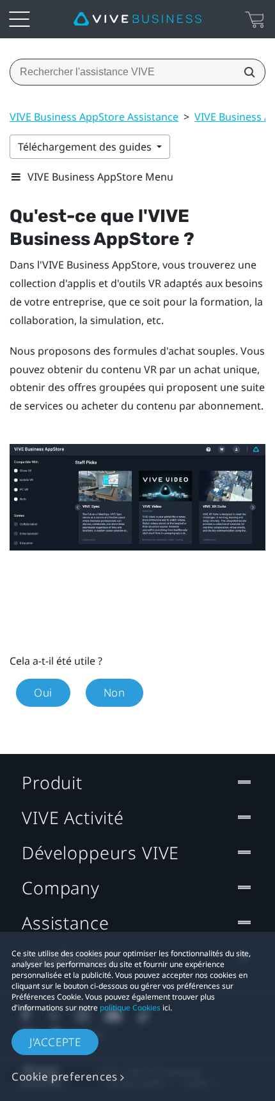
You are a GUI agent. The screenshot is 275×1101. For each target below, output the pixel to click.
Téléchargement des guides (86, 147)
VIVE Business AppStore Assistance (94, 117)
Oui (43, 692)
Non (114, 692)
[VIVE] (137, 19)
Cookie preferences (65, 1076)
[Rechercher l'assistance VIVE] (245, 72)
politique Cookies (130, 1007)
